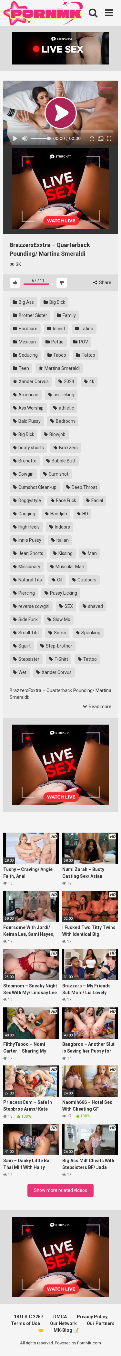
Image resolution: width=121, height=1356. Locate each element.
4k (91, 381)
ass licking (63, 394)
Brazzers (68, 447)
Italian (62, 540)
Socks (59, 632)
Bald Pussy (29, 421)
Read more (99, 706)
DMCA (60, 1316)
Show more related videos (60, 1190)
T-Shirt (61, 659)
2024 (68, 381)
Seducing (28, 355)
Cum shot (58, 474)
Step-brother (58, 645)
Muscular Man (69, 566)
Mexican (27, 341)
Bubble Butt (63, 460)
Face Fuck (65, 500)
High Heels (28, 527)
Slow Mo (61, 619)
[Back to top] (109, 1343)
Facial (96, 500)
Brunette (26, 460)
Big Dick (56, 302)
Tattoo (88, 355)
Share (104, 282)
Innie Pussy (29, 540)
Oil (59, 579)
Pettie (57, 341)
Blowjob (57, 434)
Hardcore (27, 328)
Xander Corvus (33, 381)
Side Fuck (27, 619)
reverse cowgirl (33, 606)
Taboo (59, 355)
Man (92, 553)
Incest (58, 328)
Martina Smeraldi (62, 368)
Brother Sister (32, 315)
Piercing (26, 593)
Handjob (58, 513)
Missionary (28, 566)
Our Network (63, 1323)
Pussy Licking (63, 593)
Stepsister (28, 659)
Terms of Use (25, 1323)
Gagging (26, 513)
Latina (86, 328)
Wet (21, 672)
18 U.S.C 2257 (28, 1316)
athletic (66, 408)
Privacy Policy (92, 1316)
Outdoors (86, 579)
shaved (95, 606)
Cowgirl (25, 474)
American (27, 394)
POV (83, 341)
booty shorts (30, 447)
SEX (68, 606)
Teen (23, 368)
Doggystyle (29, 500)
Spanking (90, 632)
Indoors (62, 527)
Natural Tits (29, 579)
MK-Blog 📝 (66, 1330)
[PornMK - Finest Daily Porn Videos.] (43, 14)
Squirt (24, 645)
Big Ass (26, 302)
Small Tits (28, 632)
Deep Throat (84, 487)
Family (69, 315)
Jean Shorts (30, 553)
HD (84, 513)
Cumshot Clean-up (36, 487)
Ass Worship (30, 408)
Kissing (65, 553)
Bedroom (65, 421)
